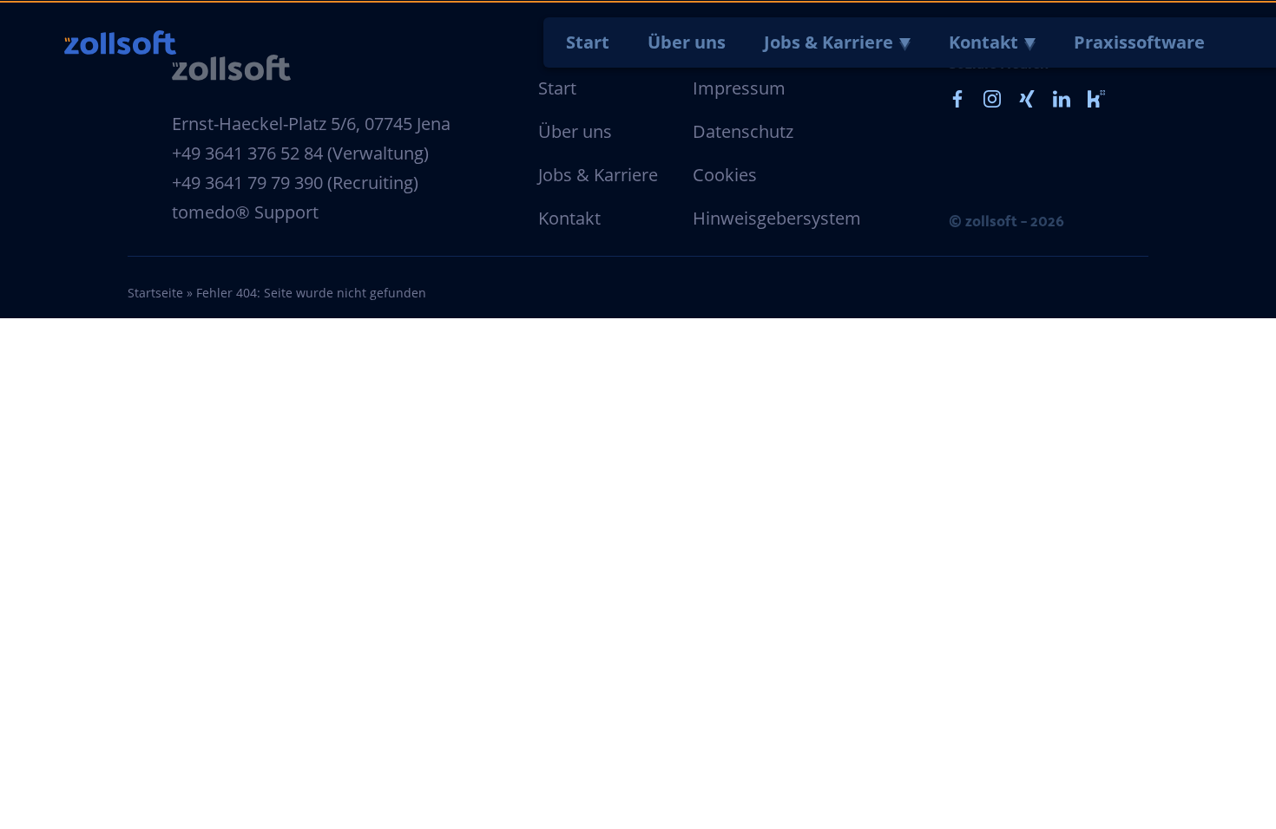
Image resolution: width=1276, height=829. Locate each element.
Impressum (739, 88)
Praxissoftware (1139, 42)
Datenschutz (743, 131)
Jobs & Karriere (828, 42)
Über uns (687, 42)
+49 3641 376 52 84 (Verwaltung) (300, 153)
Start (587, 42)
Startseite (155, 292)
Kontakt (983, 42)
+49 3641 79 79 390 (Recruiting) (295, 182)
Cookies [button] (725, 174)
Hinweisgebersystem (777, 218)
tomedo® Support (245, 212)
